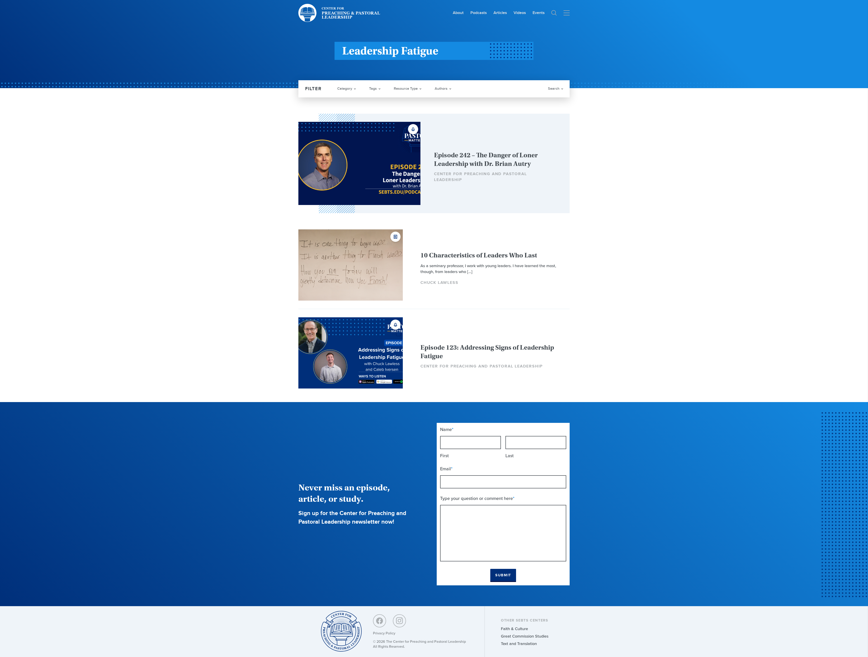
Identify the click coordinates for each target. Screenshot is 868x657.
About (458, 12)
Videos (520, 12)
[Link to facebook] (379, 620)
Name (446, 429)
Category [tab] (344, 89)
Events (539, 12)
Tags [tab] (373, 89)
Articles (500, 12)
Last (509, 455)
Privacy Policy (384, 633)
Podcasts (478, 12)
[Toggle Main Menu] (567, 12)
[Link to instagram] (399, 620)
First (444, 455)
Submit (503, 575)
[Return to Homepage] (341, 631)
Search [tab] (553, 89)
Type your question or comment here (477, 498)
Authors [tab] (441, 89)
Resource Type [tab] (406, 89)
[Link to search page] (554, 12)
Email (446, 469)
